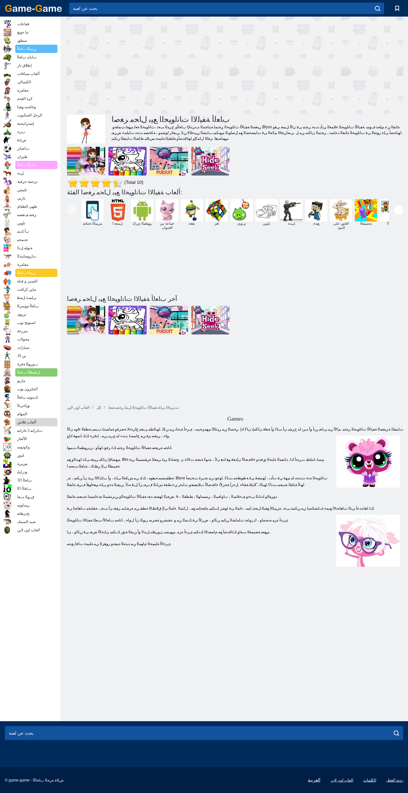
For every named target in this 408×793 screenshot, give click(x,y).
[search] (377, 8)
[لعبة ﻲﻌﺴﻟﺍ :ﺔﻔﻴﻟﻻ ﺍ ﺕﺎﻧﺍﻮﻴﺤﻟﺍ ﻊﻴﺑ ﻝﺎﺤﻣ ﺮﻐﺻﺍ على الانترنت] (169, 161)
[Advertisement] (151, 64)
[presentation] (71, 210)
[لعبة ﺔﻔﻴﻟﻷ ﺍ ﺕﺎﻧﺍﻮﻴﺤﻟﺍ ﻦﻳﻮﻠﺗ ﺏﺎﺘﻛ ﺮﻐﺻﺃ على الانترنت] (127, 161)
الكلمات (369, 780)
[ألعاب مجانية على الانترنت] (33, 8)
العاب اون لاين (342, 780)
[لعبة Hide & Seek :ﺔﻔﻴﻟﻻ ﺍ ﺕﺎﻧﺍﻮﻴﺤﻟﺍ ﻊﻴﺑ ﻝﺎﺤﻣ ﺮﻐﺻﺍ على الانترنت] (210, 161)
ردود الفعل (394, 780)
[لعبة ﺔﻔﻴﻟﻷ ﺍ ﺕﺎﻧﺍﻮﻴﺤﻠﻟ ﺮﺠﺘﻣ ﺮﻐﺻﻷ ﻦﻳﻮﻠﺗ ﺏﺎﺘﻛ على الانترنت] (86, 161)
